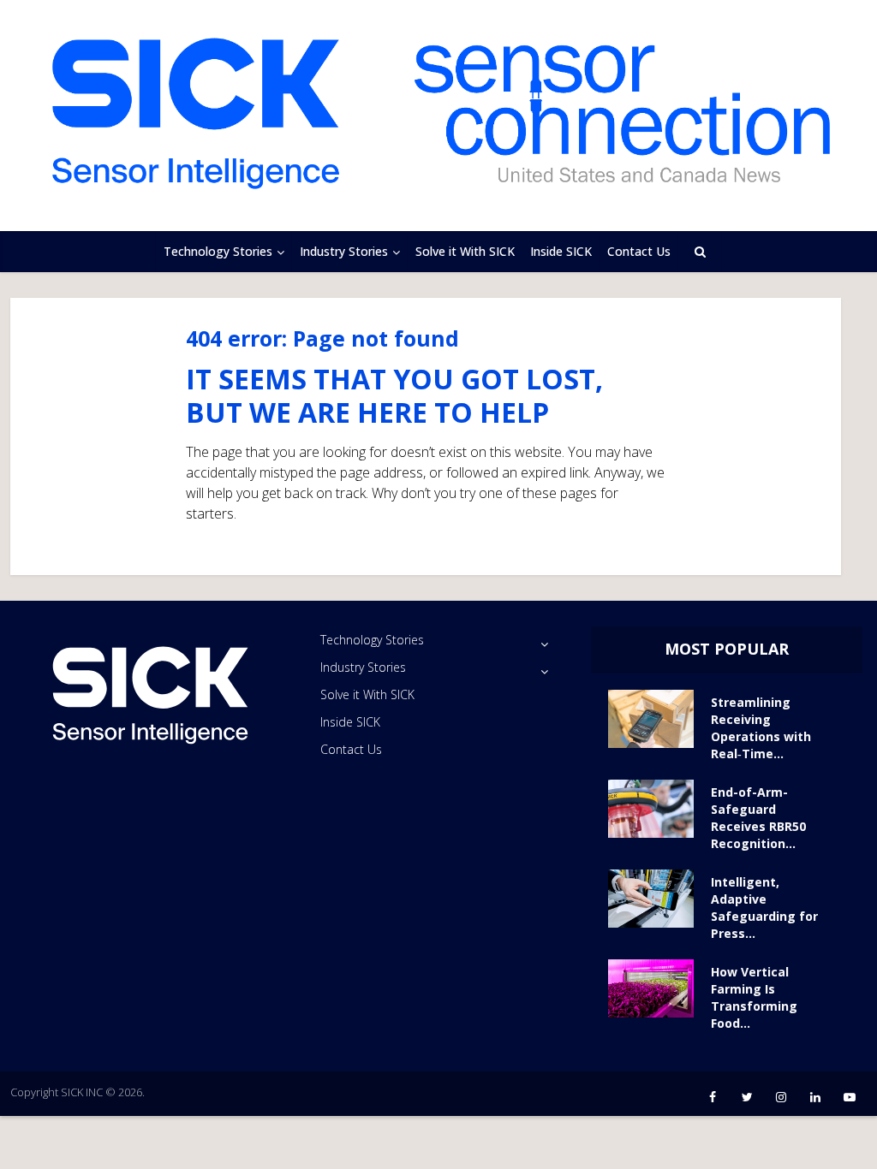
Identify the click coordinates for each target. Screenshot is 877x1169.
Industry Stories (344, 251)
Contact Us (639, 251)
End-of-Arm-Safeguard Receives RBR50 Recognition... (758, 818)
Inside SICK (561, 251)
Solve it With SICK (465, 251)
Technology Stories (218, 251)
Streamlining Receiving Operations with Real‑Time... (761, 728)
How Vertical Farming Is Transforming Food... (754, 997)
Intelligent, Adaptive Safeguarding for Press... (764, 907)
